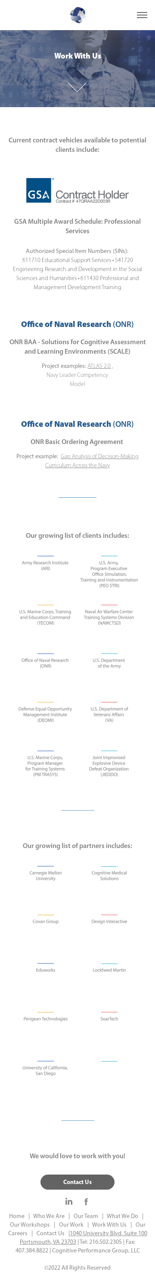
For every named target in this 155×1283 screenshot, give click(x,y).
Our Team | (86, 1216)
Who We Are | (50, 1216)
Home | (19, 1216)
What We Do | (123, 1216)
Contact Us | (51, 1233)
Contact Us (77, 1182)
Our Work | (72, 1224)
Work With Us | (110, 1224)
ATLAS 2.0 (99, 366)
